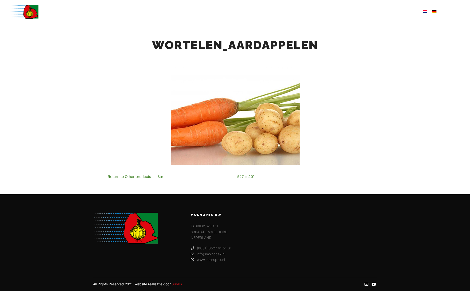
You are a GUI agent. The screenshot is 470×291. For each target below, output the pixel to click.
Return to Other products (129, 176)
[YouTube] (457, 12)
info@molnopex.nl (211, 254)
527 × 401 (246, 176)
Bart (161, 176)
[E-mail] (449, 12)
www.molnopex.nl (211, 259)
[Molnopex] (24, 11)
